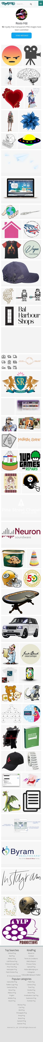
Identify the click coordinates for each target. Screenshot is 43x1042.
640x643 (5, 148)
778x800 (5, 492)
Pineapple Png (22, 1013)
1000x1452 (6, 303)
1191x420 (6, 866)
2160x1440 (6, 285)
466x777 (5, 85)
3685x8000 (6, 324)
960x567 (22, 368)
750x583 (26, 787)
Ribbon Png (12, 993)
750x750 (27, 65)
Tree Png (31, 987)
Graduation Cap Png (31, 995)
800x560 (5, 893)
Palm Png (31, 982)
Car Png (21, 1007)
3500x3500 (6, 65)
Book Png (21, 1018)
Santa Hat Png (12, 987)
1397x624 (22, 324)
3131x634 (22, 447)
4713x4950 (28, 587)
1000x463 (6, 519)
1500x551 (6, 839)
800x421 (5, 641)
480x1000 (6, 131)
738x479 (5, 613)
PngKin (11, 995)
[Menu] (40, 3)
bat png (11, 956)
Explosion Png (31, 998)
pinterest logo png (11, 964)
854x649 (5, 787)
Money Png (21, 1005)
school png (12, 953)
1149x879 (6, 567)
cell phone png (12, 961)
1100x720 (20, 303)
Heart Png (11, 1001)
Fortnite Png (31, 1001)
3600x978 (6, 352)
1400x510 (6, 175)
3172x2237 (6, 944)
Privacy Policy (31, 964)
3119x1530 (23, 148)
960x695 (21, 85)
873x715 (5, 701)
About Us (31, 953)
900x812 (5, 587)
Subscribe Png (12, 982)
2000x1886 (6, 258)
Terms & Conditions (31, 959)
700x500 (22, 682)
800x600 (29, 770)
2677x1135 (6, 546)
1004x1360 (6, 470)
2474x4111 (32, 567)
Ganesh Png (21, 1021)
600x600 (5, 664)
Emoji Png (21, 1015)
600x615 (26, 492)
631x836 (5, 748)
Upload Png (31, 967)
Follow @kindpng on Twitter (31, 975)
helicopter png (12, 969)
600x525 (5, 237)
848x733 (5, 770)
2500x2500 (25, 664)
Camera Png (31, 985)
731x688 (5, 722)
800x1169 (26, 748)
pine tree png (12, 967)
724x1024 (6, 915)
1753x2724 (30, 107)
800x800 (24, 218)
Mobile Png (12, 998)
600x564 (5, 368)
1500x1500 (23, 915)
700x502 (5, 430)
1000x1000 (29, 701)
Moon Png (31, 993)
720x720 (5, 811)
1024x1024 (6, 682)
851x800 (27, 237)
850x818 (23, 131)
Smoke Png (31, 990)
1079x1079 (27, 811)
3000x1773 (23, 430)
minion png (12, 959)
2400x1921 (6, 218)
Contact (31, 956)
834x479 (5, 395)
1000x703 (6, 202)
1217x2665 (6, 414)
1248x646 (20, 414)
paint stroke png (12, 972)
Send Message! (21, 35)
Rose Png (12, 990)
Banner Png (21, 1024)
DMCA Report (31, 961)
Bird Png (21, 1010)
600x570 (5, 107)
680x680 (26, 722)
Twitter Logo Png (12, 985)
